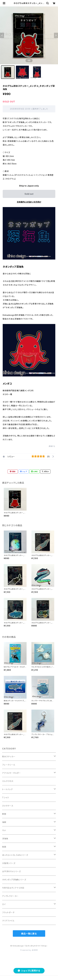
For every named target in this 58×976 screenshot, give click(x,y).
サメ (4, 830)
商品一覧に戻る (29, 933)
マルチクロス (7, 781)
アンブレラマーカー (10, 896)
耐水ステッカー (8, 756)
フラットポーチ (8, 912)
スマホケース (7, 806)
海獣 (4, 822)
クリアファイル (8, 920)
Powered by (26, 950)
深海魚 (5, 838)
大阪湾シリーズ (8, 863)
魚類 (4, 847)
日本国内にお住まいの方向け (29, 202)
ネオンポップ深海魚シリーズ (14, 879)
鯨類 (4, 814)
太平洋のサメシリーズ (11, 871)
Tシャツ (5, 797)
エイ (4, 904)
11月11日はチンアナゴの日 (13, 888)
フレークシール (8, 765)
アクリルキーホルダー (11, 773)
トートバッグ (7, 789)
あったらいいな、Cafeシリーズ (15, 855)
